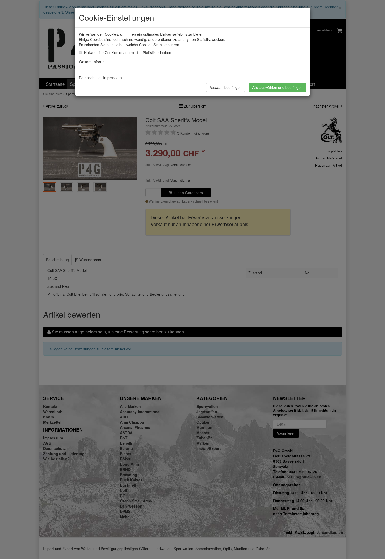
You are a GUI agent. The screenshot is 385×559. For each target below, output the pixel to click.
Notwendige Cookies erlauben (109, 52)
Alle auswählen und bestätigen (277, 87)
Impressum (112, 77)
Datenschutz (89, 77)
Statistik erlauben (157, 52)
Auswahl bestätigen (226, 87)
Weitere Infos (91, 61)
